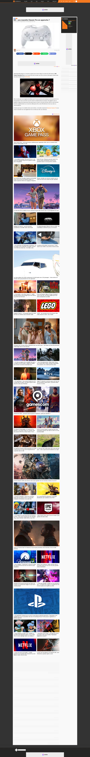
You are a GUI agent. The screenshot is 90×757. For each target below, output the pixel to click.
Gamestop (27, 76)
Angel (19, 50)
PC (59, 1)
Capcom (69, 25)
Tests (48, 1)
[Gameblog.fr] (17, 1)
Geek (36, 1)
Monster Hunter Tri (51, 108)
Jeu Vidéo (25, 1)
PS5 (61, 1)
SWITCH (66, 1)
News (16, 18)
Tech (31, 1)
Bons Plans (54, 1)
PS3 (69, 21)
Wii (70, 21)
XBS (63, 1)
